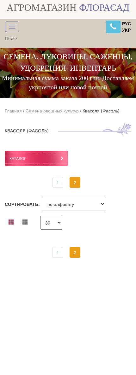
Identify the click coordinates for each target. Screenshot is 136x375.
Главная (13, 110)
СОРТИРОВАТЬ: (22, 204)
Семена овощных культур (52, 110)
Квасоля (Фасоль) (101, 110)
